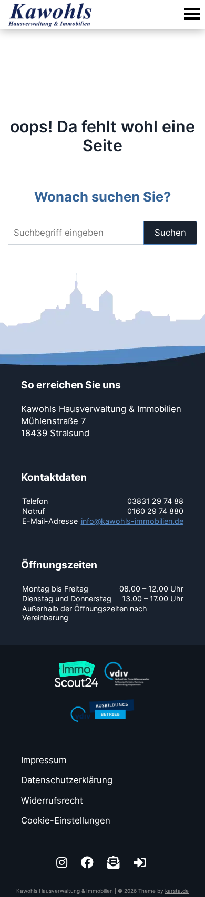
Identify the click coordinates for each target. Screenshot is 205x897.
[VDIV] (127, 661)
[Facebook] (89, 862)
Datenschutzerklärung (66, 780)
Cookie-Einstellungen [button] (65, 820)
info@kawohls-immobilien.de (132, 520)
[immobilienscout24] (76, 661)
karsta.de (177, 891)
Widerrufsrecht (52, 800)
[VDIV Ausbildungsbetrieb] (102, 698)
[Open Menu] (191, 14)
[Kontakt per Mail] (115, 862)
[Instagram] (63, 862)
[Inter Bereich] (141, 862)
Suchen (170, 232)
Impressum (43, 760)
